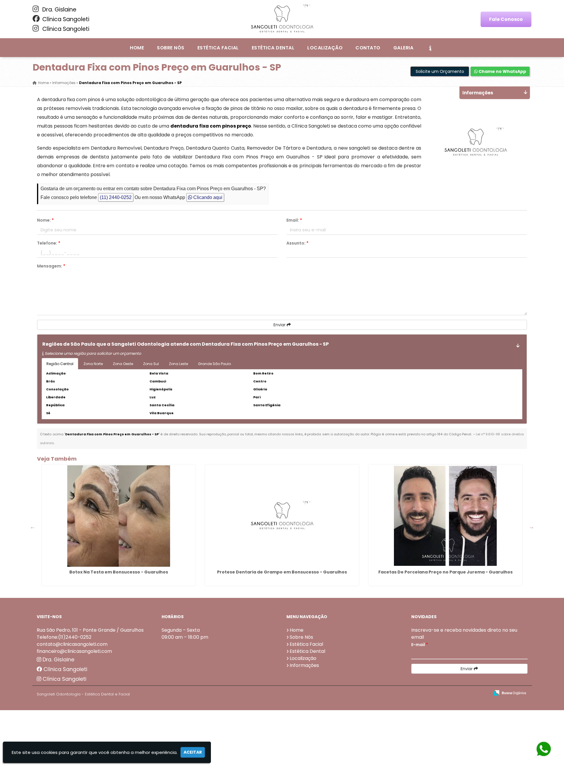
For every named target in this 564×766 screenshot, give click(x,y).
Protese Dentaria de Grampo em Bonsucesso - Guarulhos (282, 572)
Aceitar (193, 752)
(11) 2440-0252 (116, 197)
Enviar (280, 325)
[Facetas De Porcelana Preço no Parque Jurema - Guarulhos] (445, 515)
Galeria (403, 47)
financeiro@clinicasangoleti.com (74, 651)
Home (137, 47)
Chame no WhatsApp (502, 71)
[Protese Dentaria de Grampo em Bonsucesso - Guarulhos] (282, 515)
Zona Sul (151, 363)
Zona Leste (178, 363)
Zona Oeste (123, 363)
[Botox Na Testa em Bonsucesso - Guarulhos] (119, 515)
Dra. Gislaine (58, 10)
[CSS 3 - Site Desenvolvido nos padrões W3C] (462, 693)
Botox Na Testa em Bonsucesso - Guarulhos (118, 572)
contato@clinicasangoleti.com (72, 644)
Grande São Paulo (214, 363)
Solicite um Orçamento (440, 71)
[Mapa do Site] (427, 693)
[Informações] (430, 47)
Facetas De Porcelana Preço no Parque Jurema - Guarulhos (445, 572)
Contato (367, 47)
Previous (33, 527)
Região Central (59, 363)
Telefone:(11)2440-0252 (64, 637)
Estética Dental (273, 47)
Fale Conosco (506, 19)
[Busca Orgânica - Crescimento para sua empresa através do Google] (510, 692)
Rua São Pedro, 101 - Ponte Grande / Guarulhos (90, 630)
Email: (294, 220)
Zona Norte (93, 363)
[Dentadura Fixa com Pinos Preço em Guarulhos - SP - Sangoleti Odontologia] (282, 19)
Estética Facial (218, 47)
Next (531, 527)
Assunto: (297, 243)
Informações (304, 665)
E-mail (419, 645)
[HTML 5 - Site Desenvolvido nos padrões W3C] (442, 693)
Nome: (45, 220)
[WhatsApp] (546, 749)
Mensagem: (51, 266)
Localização (325, 47)
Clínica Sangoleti (65, 19)
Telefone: (48, 243)
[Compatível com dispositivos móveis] (483, 693)
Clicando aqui (207, 197)
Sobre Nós (170, 47)
